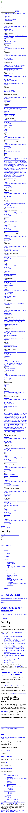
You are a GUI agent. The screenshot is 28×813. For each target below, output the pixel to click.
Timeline (9, 578)
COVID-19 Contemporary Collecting (16, 566)
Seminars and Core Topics (16, 68)
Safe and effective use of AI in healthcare (14, 162)
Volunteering (10, 788)
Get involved (7, 785)
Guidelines (6, 84)
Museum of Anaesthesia (10, 535)
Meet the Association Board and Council (17, 778)
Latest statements (8, 187)
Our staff (9, 781)
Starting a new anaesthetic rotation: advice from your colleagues (14, 176)
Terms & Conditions (6, 802)
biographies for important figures (13, 685)
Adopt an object (11, 563)
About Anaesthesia (22, 107)
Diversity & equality (9, 108)
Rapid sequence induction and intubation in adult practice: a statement (13, 171)
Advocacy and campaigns (10, 178)
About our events (8, 48)
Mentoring (6, 36)
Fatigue (5, 132)
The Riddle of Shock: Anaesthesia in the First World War (15, 644)
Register (13, 13)
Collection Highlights (12, 567)
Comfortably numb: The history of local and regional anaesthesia (14, 641)
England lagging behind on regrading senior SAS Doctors (15, 170)
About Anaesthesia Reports (10, 107)
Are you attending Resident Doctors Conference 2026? (15, 160)
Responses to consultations (10, 207)
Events (8, 553)
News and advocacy (9, 148)
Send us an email (4, 768)
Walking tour (10, 582)
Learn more (6, 24)
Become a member (8, 20)
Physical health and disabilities (11, 139)
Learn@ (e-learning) (9, 65)
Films (8, 565)
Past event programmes (18, 48)
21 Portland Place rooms (13, 798)
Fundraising (10, 789)
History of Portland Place (13, 799)
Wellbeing (6, 111)
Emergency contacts (9, 115)
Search (17, 10)
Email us (10, 768)
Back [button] (2, 536)
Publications (7, 101)
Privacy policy (20, 802)
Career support (13, 36)
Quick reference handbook (10, 91)
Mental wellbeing (8, 125)
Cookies (16, 803)
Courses (21, 65)
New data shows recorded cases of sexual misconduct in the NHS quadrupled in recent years (15, 167)
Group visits (6, 556)
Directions (9, 756)
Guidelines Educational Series (11, 69)
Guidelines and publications (10, 80)
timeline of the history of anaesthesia (17, 693)
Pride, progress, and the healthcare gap (16, 161)
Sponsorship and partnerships (11, 250)
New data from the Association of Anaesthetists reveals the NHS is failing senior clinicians (15, 164)
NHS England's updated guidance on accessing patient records (15, 174)
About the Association (12, 775)
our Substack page (19, 666)
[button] (1, 7)
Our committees (11, 779)
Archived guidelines (9, 90)
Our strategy (10, 777)
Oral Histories (10, 562)
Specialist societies (11, 784)
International (7, 240)
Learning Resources (12, 575)
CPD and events (8, 38)
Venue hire (6, 796)
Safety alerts (7, 260)
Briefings (6, 197)
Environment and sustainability (11, 231)
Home (2, 535)
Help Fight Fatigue (8, 137)
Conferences (7, 50)
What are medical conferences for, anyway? (14, 158)
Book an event (7, 43)
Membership (7, 16)
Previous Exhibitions (12, 573)
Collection (6, 559)
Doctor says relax (9, 662)
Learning (18, 535)
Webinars (16, 65)
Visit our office (4, 756)
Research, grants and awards (11, 221)
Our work (6, 217)
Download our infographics (15, 109)
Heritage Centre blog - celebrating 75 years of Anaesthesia (16, 580)
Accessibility (14, 802)
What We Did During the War (12, 653)
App (12, 37)
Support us (6, 588)
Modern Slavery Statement (7, 803)
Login (2, 13)
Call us (6, 762)
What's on (6, 550)
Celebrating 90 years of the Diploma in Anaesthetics (11, 673)
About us (6, 774)
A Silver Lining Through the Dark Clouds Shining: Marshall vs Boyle (14, 647)
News (5, 153)
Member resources (8, 30)
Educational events (8, 59)
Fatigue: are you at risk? (19, 137)
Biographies (10, 576)
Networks (19, 36)
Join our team (10, 782)
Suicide (5, 130)
